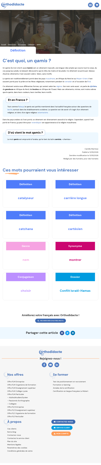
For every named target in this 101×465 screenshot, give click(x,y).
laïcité (9, 110)
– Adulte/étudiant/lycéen (17, 397)
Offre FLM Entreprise (15, 381)
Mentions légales (14, 444)
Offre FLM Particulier (15, 394)
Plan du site (12, 441)
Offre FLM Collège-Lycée (17, 391)
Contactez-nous (14, 435)
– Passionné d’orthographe (18, 400)
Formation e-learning (61, 385)
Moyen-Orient (82, 79)
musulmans (50, 79)
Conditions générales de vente (19, 451)
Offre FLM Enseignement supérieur (21, 388)
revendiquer (36, 122)
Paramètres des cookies (17, 448)
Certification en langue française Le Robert (70, 391)
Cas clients (11, 429)
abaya (21, 107)
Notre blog (11, 432)
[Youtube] (50, 364)
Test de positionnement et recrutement (69, 381)
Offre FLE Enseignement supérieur (21, 410)
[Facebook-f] (44, 364)
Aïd (89, 81)
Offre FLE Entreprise (15, 407)
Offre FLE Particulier (15, 416)
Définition (17, 50)
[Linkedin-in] (56, 364)
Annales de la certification (63, 388)
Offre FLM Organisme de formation (21, 385)
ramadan (68, 81)
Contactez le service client (18, 438)
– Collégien (11, 404)
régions (59, 86)
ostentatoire (43, 112)
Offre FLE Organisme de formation (21, 413)
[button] (90, 5)
